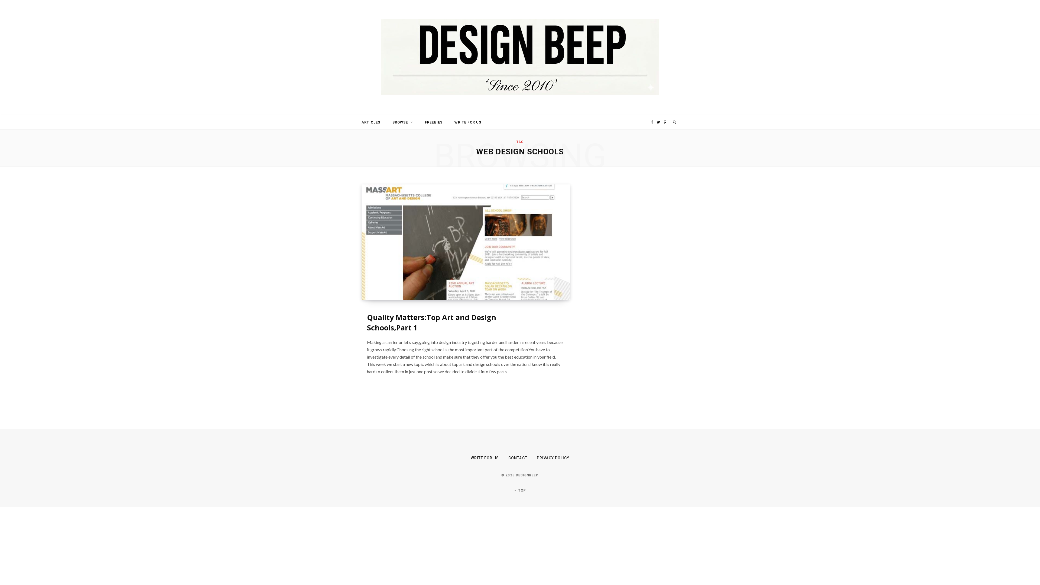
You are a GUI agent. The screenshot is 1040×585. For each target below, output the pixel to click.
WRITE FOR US (467, 122)
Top (521, 490)
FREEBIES (434, 122)
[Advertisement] (627, 265)
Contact (517, 458)
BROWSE (400, 122)
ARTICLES (371, 122)
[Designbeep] (520, 57)
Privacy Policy (553, 458)
